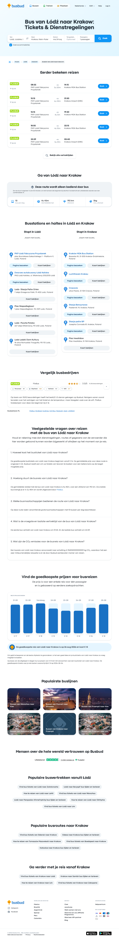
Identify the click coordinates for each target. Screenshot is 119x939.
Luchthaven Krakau (78, 274)
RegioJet (59, 411)
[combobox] (16, 38)
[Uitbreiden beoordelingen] (106, 386)
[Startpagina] (9, 62)
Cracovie (73, 288)
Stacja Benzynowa (78, 305)
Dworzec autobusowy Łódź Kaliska (32, 273)
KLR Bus (53, 411)
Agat (65, 411)
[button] (27, 38)
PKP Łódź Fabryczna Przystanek (30, 254)
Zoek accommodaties (21, 45)
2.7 (69, 388)
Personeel (18, 388)
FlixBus (36, 384)
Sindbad (38, 411)
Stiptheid (34, 388)
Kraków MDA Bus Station (81, 254)
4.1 (24, 388)
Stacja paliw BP (76, 322)
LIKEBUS (71, 411)
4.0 (40, 388)
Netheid (51, 388)
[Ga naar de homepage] (15, 6)
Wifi (65, 388)
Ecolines (46, 411)
